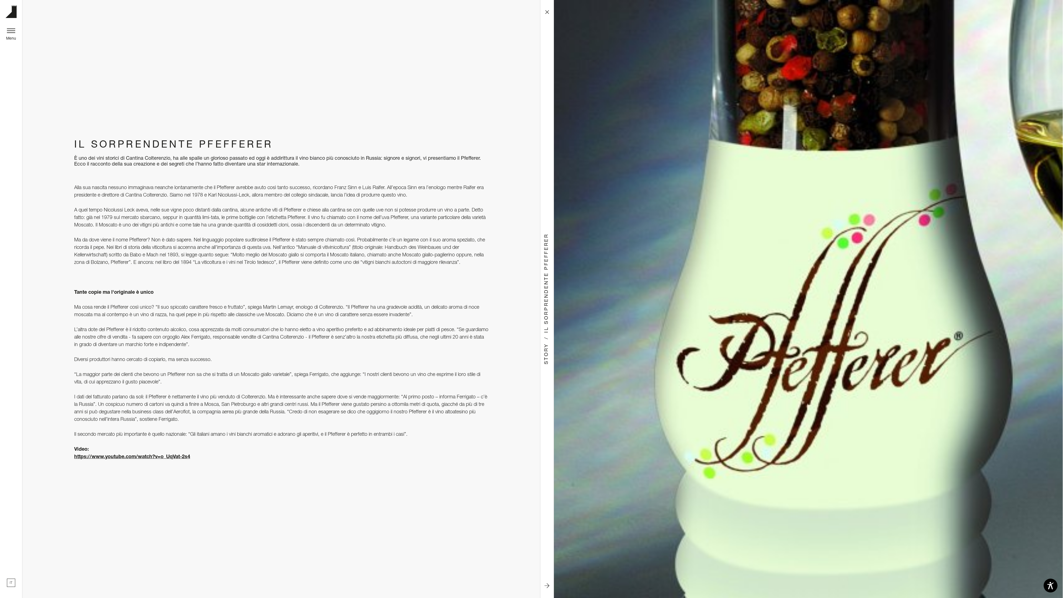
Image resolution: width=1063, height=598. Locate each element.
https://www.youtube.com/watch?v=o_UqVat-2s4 (132, 456)
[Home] (11, 12)
